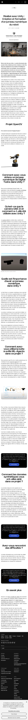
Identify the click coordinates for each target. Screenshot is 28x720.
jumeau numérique (21, 190)
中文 (22, 636)
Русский (6, 637)
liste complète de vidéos (14, 596)
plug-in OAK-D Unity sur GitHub (9, 603)
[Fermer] (26, 702)
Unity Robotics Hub (6, 620)
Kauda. (2, 140)
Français (14, 636)
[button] (14, 8)
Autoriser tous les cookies (14, 717)
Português (19, 636)
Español (2, 637)
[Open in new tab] (8, 658)
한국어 (10, 637)
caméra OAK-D (6, 220)
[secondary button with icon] (25, 2)
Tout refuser (14, 714)
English (2, 636)
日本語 (10, 636)
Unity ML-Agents (14, 361)
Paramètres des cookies (14, 711)
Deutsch (6, 636)
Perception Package (6, 104)
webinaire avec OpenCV (7, 600)
